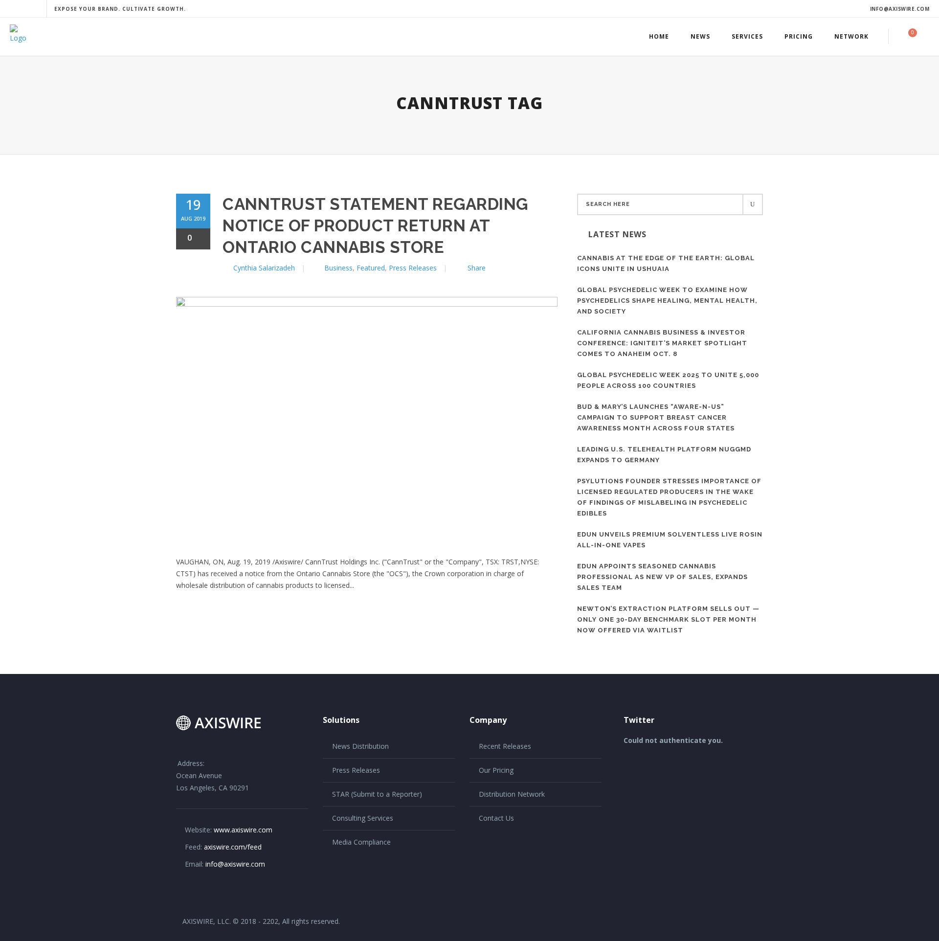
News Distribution (360, 746)
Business (338, 267)
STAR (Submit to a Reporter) (377, 794)
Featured (371, 267)
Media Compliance (361, 842)
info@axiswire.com (900, 8)
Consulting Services (362, 818)
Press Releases (413, 267)
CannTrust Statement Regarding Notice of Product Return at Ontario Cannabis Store (375, 226)
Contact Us (496, 818)
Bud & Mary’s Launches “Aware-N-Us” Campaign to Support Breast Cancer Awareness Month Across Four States (656, 417)
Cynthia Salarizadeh (264, 267)
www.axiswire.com (243, 829)
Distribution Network (512, 794)
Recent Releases (505, 746)
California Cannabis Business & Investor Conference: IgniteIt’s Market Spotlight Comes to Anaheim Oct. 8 (662, 343)
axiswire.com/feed (233, 846)
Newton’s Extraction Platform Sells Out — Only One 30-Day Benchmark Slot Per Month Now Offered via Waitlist (668, 619)
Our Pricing (496, 770)
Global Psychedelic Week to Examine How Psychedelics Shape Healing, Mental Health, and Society (667, 300)
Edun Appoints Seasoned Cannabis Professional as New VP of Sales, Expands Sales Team (662, 576)
